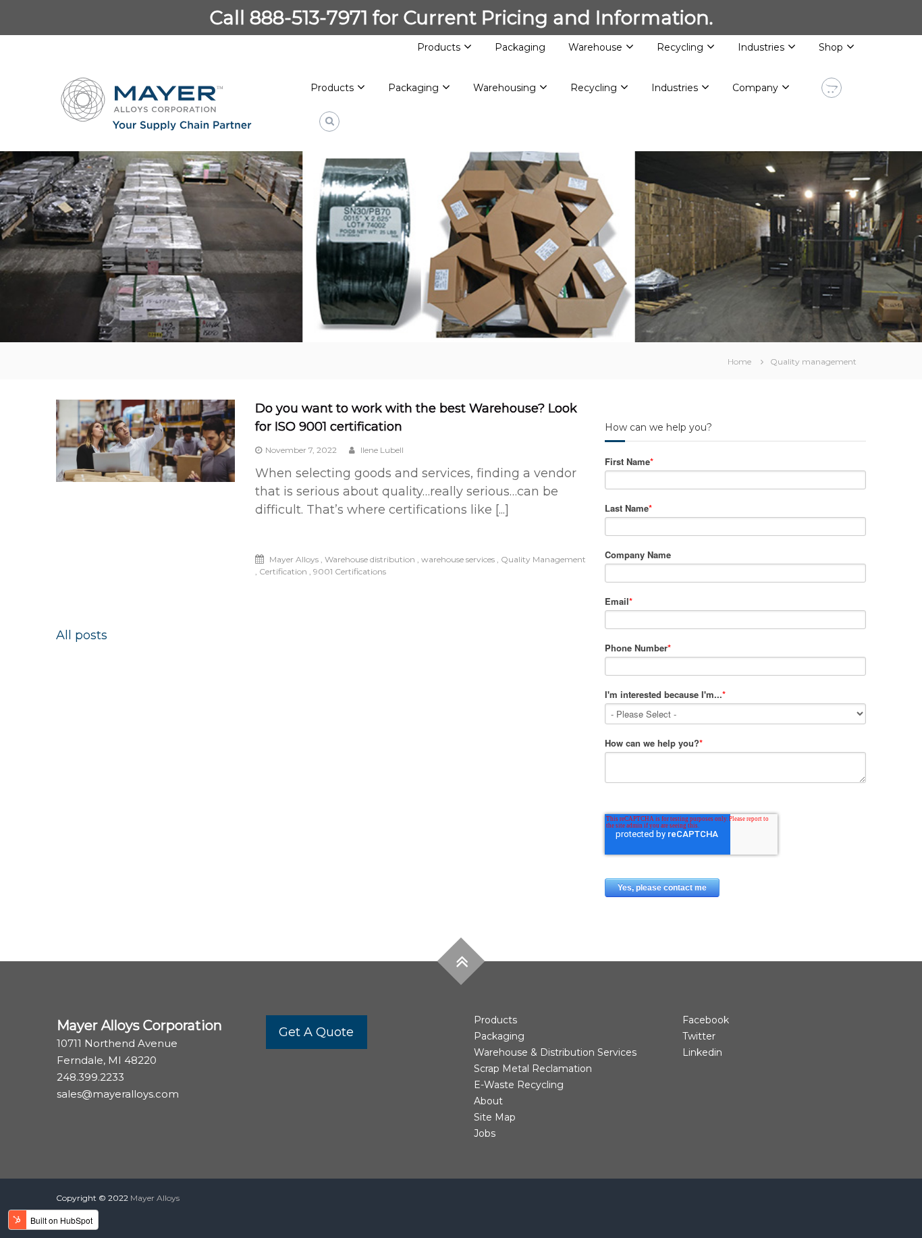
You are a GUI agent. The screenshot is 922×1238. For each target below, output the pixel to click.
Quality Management (543, 559)
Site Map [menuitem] (495, 1117)
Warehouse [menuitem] (595, 47)
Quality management (813, 361)
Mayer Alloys (294, 559)
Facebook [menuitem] (705, 1020)
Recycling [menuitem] (680, 47)
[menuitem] (337, 88)
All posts (81, 635)
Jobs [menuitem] (484, 1133)
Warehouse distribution (370, 559)
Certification (283, 571)
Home (739, 361)
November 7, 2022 (301, 450)
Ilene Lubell (381, 450)
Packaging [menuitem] (520, 47)
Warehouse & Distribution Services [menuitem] (555, 1052)
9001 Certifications (349, 571)
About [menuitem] (488, 1101)
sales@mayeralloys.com (118, 1093)
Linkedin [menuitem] (702, 1052)
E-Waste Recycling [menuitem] (519, 1084)
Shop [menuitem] (831, 47)
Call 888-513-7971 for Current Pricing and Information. (461, 17)
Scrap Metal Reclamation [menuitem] (533, 1068)
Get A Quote (316, 1032)
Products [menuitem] (438, 47)
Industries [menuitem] (761, 47)
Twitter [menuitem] (698, 1036)
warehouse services (458, 559)
